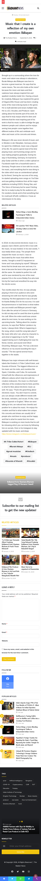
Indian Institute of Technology (12, 792)
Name (4, 624)
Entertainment (24, 15)
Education (6, 788)
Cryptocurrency (18, 784)
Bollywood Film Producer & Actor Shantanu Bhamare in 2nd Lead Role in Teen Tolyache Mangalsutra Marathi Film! (10, 571)
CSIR (27, 784)
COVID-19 (6, 784)
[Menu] (3, 8)
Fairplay (15, 788)
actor (4, 780)
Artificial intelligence (15, 780)
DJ (30, 446)
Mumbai (22, 796)
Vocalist (31, 461)
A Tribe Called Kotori (14, 441)
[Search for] (38, 8)
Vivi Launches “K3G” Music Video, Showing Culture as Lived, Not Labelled (27, 229)
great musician (14, 451)
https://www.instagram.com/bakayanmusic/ (19, 434)
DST (33, 784)
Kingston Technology (9, 796)
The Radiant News (11, 38)
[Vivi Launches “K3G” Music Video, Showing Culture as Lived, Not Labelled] (8, 228)
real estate (15, 800)
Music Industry (32, 796)
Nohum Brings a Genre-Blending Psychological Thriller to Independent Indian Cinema (27, 215)
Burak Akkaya (17, 446)
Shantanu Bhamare (9, 804)
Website (5, 641)
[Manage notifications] (35, 876)
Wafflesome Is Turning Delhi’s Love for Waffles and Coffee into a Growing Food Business (27, 718)
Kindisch (30, 451)
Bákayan (33, 441)
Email (4, 632)
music (14, 456)
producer (26, 456)
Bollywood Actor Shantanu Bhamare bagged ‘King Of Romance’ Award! (20, 483)
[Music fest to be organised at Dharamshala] (30, 560)
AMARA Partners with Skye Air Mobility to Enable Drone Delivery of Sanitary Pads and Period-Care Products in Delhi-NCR (19, 829)
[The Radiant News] (15, 8)
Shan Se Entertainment (29, 800)
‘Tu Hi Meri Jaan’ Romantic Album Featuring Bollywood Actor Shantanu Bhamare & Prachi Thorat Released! (10, 544)
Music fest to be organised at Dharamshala (30, 568)
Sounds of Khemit (14, 461)
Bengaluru (29, 780)
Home (15, 15)
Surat (20, 804)
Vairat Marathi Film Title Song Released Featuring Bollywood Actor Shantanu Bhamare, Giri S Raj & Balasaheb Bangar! (30, 544)
